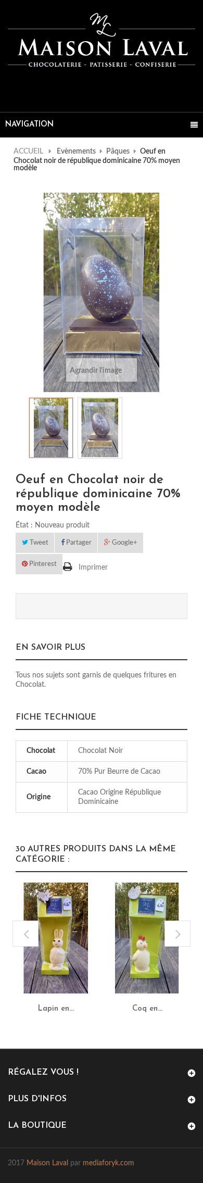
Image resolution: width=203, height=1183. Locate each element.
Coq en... (147, 1009)
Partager (78, 542)
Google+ (123, 542)
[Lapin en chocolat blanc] (56, 938)
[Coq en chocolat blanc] (147, 938)
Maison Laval (47, 1163)
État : (24, 525)
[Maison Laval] (101, 40)
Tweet (38, 542)
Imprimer (93, 567)
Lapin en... (56, 1009)
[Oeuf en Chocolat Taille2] (51, 428)
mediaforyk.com (108, 1163)
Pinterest (42, 564)
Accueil (28, 151)
